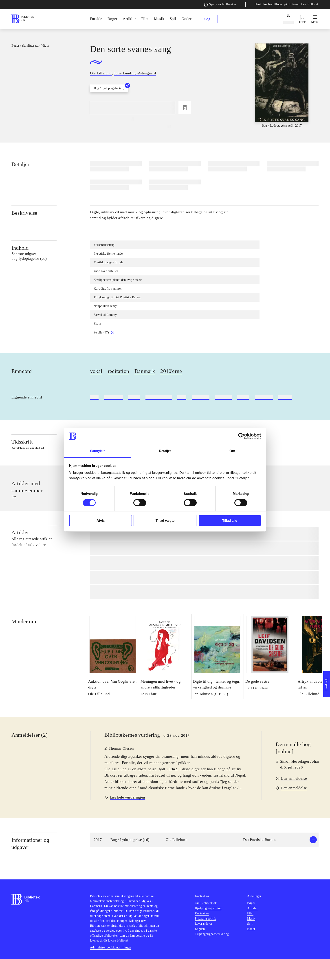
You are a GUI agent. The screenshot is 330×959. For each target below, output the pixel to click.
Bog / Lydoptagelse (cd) (109, 88)
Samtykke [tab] (98, 451)
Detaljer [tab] (165, 451)
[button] (204, 840)
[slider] (281, 85)
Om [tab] (232, 451)
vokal (96, 371)
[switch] (139, 502)
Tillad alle (229, 520)
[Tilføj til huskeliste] (184, 107)
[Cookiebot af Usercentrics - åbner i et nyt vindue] (241, 436)
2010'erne (171, 371)
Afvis (101, 520)
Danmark (144, 371)
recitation (118, 371)
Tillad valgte (165, 520)
